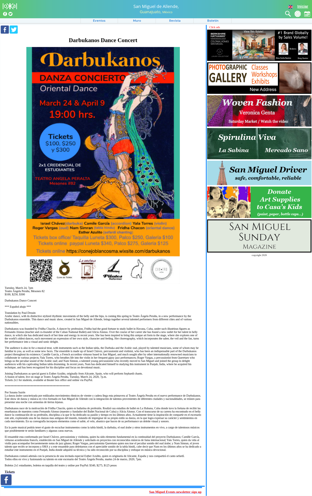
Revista (175, 20)
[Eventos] (307, 14)
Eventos (99, 20)
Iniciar (302, 6)
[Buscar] (288, 14)
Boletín (212, 20)
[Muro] (297, 14)
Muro (137, 20)
